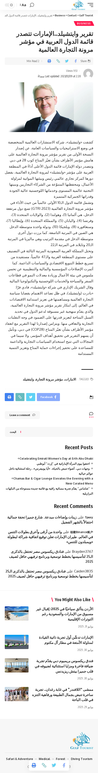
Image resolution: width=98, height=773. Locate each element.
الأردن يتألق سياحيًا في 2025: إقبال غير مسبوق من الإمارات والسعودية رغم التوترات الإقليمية (64, 614)
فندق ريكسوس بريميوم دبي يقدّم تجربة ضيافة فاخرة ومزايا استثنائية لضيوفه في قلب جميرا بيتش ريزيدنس (64, 666)
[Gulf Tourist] (78, 5)
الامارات (70, 379)
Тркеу (89, 517)
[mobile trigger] (89, 5)
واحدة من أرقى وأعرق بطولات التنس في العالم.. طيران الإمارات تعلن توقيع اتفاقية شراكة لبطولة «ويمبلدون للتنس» (50, 537)
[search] (32, 5)
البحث (13, 431)
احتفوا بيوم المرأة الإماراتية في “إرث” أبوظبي (63, 463)
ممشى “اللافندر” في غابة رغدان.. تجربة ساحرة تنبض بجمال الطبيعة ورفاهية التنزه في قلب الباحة (62, 694)
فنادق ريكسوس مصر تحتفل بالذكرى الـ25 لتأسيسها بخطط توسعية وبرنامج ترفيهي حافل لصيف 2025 (51, 556)
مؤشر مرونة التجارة (49, 379)
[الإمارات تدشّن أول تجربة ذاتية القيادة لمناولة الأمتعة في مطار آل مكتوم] (17, 642)
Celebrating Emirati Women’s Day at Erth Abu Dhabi (56, 458)
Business (84, 23)
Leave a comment (20, 414)
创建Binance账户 (81, 532)
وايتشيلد (28, 379)
